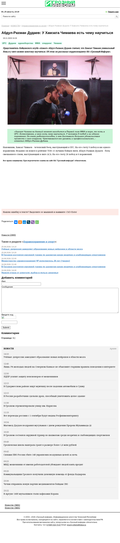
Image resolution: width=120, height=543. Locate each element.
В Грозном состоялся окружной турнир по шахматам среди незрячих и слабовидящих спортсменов (57, 435)
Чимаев (58, 43)
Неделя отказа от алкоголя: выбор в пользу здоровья (29, 272)
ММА (37, 43)
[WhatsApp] (37, 222)
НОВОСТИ (15, 26)
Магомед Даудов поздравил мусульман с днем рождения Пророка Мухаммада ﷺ (47, 425)
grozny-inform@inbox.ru (76, 525)
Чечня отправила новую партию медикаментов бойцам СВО (36, 484)
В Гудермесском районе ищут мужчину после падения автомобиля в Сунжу (44, 386)
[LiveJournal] (28, 222)
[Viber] (33, 222)
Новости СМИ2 (12, 505)
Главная (5, 26)
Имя (3, 281)
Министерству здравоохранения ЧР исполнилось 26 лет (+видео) (35, 261)
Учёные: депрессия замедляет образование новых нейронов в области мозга (45, 357)
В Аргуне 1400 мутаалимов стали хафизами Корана (31, 493)
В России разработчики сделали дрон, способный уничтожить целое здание (44, 396)
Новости (9, 348)
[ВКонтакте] (16, 222)
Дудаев (12, 43)
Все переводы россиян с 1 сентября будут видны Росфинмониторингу (41, 415)
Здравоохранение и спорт (34, 26)
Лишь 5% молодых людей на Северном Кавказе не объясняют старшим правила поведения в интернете (59, 366)
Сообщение (7, 287)
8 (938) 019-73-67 (54, 525)
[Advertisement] (60, 184)
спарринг (47, 43)
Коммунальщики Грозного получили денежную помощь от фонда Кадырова (45, 474)
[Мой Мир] (24, 222)
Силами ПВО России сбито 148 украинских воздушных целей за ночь (40, 454)
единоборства (25, 43)
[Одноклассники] (20, 222)
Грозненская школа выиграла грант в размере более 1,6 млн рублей (40, 445)
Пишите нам (113, 12)
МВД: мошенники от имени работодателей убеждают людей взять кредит (43, 464)
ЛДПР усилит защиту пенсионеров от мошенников (31, 376)
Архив (113, 348)
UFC (4, 43)
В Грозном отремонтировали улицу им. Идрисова (30, 405)
